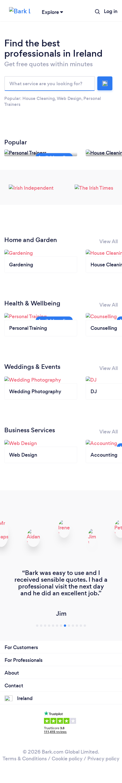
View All (108, 241)
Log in (110, 11)
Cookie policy (67, 758)
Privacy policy (103, 758)
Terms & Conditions (25, 758)
